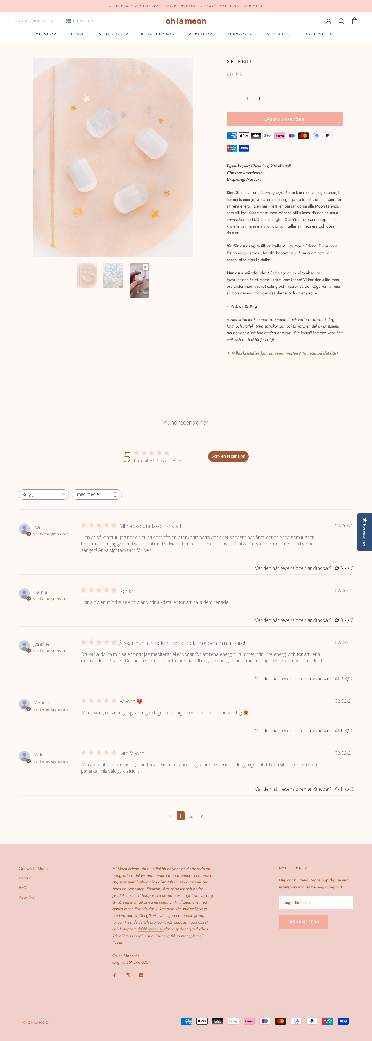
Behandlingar (158, 34)
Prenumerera (303, 921)
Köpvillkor (27, 897)
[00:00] (113, 157)
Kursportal (241, 34)
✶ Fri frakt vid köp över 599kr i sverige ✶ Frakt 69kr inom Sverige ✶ (186, 6)
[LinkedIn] (141, 975)
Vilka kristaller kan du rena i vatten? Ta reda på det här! (284, 353)
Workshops (201, 34)
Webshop (45, 34)
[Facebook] (114, 975)
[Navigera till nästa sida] (201, 815)
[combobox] (44, 494)
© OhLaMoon (37, 1022)
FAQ (22, 887)
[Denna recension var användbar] (337, 568)
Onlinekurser (112, 34)
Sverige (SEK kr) (31, 21)
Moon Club (280, 34)
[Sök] (342, 21)
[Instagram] (128, 975)
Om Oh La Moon (33, 868)
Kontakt (25, 878)
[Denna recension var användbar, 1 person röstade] (337, 730)
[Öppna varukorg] (354, 20)
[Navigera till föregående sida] (170, 815)
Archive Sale (321, 34)
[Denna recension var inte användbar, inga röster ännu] (347, 568)
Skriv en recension (228, 456)
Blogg (76, 34)
